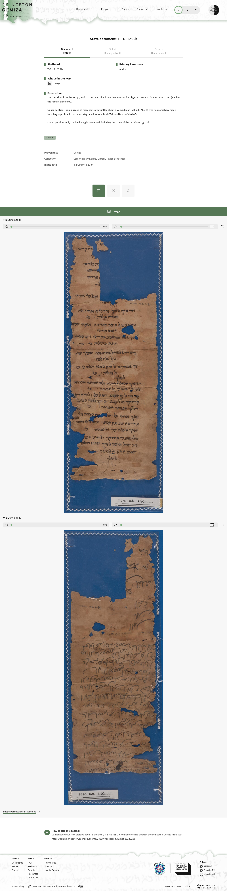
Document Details (67, 51)
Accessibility (18, 886)
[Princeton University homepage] (206, 886)
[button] (18, 11)
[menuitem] (80, 10)
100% (105, 226)
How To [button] (159, 9)
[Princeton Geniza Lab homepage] (162, 868)
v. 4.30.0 (189, 886)
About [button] (140, 9)
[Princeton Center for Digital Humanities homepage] (185, 868)
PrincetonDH (209, 870)
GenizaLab (208, 866)
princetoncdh (209, 874)
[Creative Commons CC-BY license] (80, 886)
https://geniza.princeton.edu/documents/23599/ (78, 838)
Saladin (49, 137)
